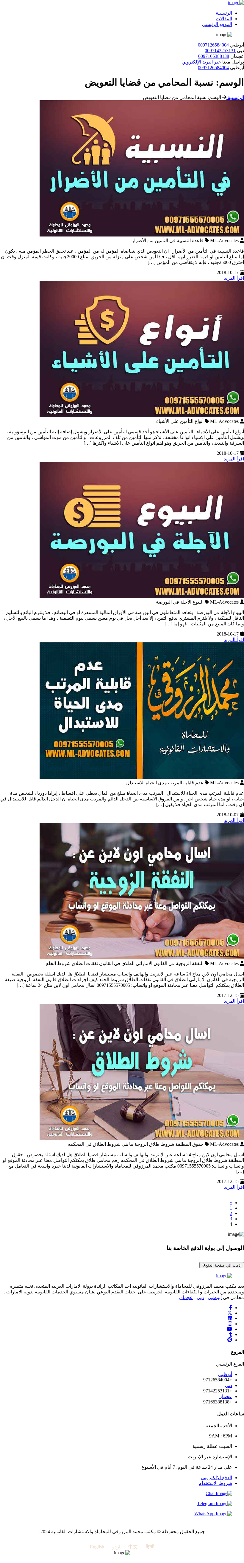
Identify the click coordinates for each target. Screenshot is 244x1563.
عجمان (186, 1297)
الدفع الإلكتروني (216, 1477)
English (97, 1546)
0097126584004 (213, 44)
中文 (133, 1546)
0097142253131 (220, 50)
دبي (200, 1297)
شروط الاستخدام (215, 1483)
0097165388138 (213, 56)
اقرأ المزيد (234, 278)
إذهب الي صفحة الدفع (223, 1265)
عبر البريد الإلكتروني (201, 61)
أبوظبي (215, 1297)
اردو (116, 1546)
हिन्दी (150, 1546)
